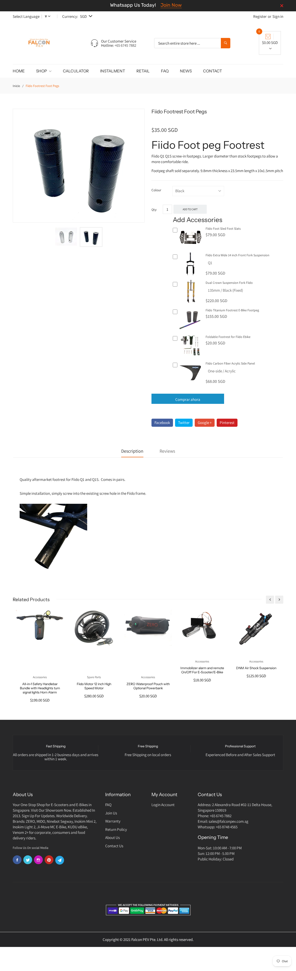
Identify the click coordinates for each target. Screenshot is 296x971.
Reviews (167, 451)
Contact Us (114, 845)
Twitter (184, 422)
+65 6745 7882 (125, 45)
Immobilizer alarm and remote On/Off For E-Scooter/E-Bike (202, 670)
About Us (112, 837)
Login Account (163, 804)
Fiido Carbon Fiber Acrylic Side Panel (230, 363)
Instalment (112, 71)
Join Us (111, 813)
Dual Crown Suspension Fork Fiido (229, 283)
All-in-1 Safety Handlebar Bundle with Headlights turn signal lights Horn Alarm (40, 688)
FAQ (165, 71)
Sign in (277, 16)
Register (260, 16)
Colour (156, 190)
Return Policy (116, 829)
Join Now (171, 5)
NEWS (186, 71)
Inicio (16, 86)
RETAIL (143, 71)
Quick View (190, 248)
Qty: (154, 209)
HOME (19, 71)
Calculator (76, 71)
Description (132, 451)
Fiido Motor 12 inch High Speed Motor (94, 686)
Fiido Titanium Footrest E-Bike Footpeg (232, 310)
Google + (205, 422)
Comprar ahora (187, 399)
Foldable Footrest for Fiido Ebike (228, 337)
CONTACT (212, 71)
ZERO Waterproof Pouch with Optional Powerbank (148, 686)
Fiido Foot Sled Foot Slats (223, 228)
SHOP (42, 71)
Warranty (112, 821)
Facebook (162, 422)
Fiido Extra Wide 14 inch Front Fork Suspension (237, 255)
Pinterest (227, 422)
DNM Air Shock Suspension (256, 668)
